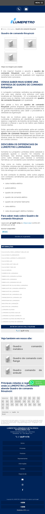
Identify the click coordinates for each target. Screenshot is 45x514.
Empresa (22, 448)
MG (16, 398)
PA (29, 401)
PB (21, 404)
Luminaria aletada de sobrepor (12, 321)
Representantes (22, 458)
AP (3, 404)
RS (38, 398)
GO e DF (18, 401)
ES (20, 398)
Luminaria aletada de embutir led (13, 318)
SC (34, 398)
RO (35, 404)
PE (3, 401)
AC (33, 401)
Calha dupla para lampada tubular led (15, 252)
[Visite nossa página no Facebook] (22, 490)
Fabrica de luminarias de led (11, 282)
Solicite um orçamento (22, 236)
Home (22, 443)
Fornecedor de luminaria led (12, 297)
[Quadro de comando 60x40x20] (10, 43)
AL (38, 401)
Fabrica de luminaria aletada (12, 276)
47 (23, 331)
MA (7, 404)
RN (30, 404)
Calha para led (7, 261)
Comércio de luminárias (10, 273)
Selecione (5, 398)
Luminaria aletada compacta (11, 315)
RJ (11, 398)
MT (12, 404)
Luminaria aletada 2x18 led (11, 312)
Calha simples (6, 270)
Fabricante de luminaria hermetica (14, 288)
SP (25, 398)
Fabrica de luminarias (9, 279)
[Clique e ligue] (18, 9)
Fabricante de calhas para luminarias (15, 285)
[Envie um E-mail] (26, 9)
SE (3, 408)
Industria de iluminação (10, 303)
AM (24, 401)
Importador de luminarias (10, 300)
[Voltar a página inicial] (22, 19)
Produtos (22, 453)
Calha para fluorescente (10, 255)
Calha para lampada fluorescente (13, 258)
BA (7, 401)
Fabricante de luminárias (10, 291)
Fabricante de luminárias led (12, 294)
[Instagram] (22, 485)
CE (12, 401)
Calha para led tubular (10, 264)
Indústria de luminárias (10, 306)
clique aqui (27, 223)
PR (29, 398)
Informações (7, 247)
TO (7, 408)
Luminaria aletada (8, 309)
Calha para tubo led (9, 267)
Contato (22, 469)
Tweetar (5, 232)
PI (25, 404)
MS (17, 404)
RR (39, 404)
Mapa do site (22, 474)
